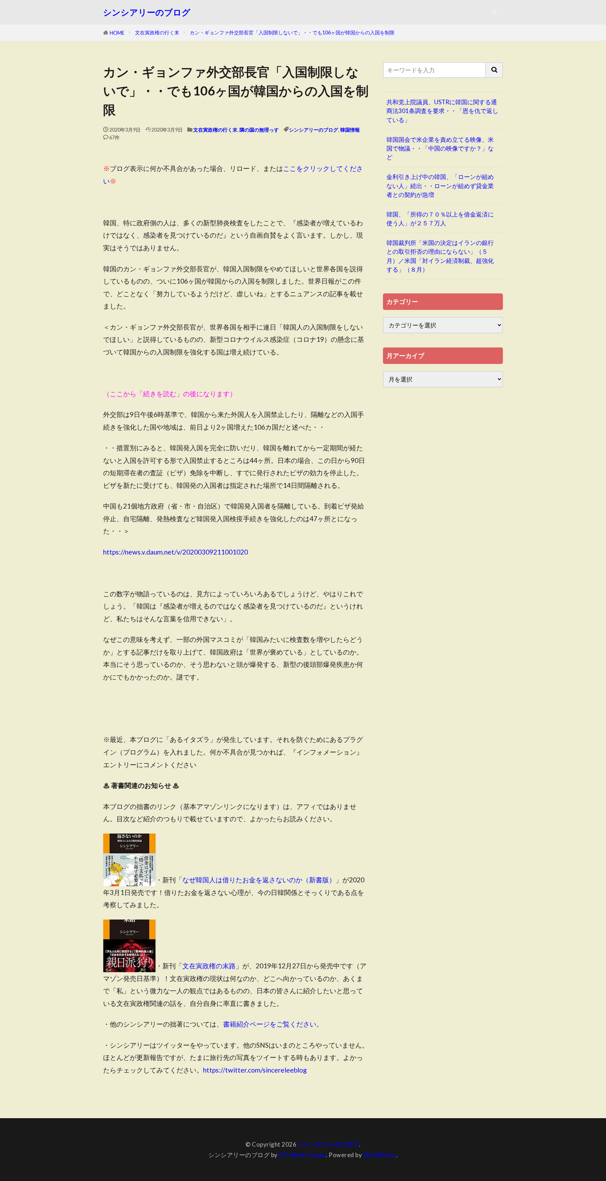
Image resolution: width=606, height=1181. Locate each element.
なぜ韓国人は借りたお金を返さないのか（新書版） (259, 880)
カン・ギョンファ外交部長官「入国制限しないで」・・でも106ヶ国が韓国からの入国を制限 (292, 32)
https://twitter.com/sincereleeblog (255, 1070)
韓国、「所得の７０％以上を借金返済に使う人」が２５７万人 (440, 219)
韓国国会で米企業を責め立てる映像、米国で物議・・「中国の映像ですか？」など (440, 148)
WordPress (379, 1155)
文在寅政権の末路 (209, 966)
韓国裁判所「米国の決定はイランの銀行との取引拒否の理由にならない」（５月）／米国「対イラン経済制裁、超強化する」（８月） (440, 256)
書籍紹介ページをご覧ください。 (273, 1024)
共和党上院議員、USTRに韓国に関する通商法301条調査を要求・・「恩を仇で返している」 (442, 110)
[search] (494, 70)
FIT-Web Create (302, 1155)
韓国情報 (350, 130)
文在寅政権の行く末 (157, 32)
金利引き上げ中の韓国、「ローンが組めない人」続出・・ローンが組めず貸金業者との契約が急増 (440, 185)
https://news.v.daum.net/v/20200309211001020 (175, 552)
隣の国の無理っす (259, 130)
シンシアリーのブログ (146, 12)
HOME (117, 33)
